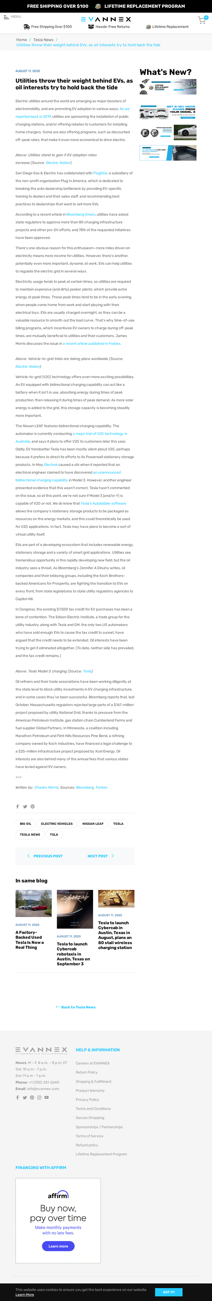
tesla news (30, 834)
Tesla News (43, 39)
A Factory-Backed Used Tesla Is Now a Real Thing (30, 940)
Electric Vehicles (57, 824)
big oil (25, 824)
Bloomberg (85, 787)
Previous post (48, 856)
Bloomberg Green (80, 214)
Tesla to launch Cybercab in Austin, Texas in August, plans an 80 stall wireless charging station (115, 935)
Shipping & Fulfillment (93, 1081)
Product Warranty (90, 1090)
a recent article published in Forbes (91, 343)
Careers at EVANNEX (93, 1063)
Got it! (169, 1292)
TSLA (54, 834)
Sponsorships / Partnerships (99, 1127)
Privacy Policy (87, 1100)
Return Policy (87, 1072)
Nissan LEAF (92, 824)
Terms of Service (89, 1136)
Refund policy (87, 1145)
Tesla (87, 671)
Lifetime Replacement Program (101, 1154)
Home (21, 39)
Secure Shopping (90, 1118)
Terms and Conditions (93, 1109)
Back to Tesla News (78, 1007)
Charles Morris (46, 787)
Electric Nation (58, 163)
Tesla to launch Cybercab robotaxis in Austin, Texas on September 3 (73, 954)
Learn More (25, 1294)
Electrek (51, 465)
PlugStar (100, 173)
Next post (98, 856)
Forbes (101, 787)
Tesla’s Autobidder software (103, 503)
